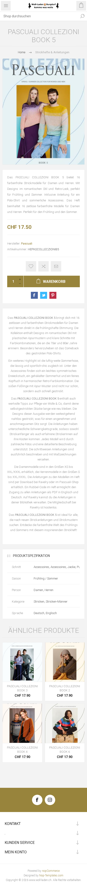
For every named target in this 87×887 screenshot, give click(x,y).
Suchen (82, 16)
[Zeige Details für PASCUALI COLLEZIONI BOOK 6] (65, 723)
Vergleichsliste (43, 266)
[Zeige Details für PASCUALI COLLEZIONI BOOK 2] (65, 662)
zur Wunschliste (31, 266)
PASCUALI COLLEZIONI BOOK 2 (64, 688)
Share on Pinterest (52, 295)
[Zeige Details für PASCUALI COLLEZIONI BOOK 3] (22, 662)
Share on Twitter (43, 295)
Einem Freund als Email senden (56, 266)
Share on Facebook (34, 295)
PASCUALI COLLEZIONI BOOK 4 (22, 749)
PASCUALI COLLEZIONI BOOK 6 (64, 749)
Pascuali (26, 243)
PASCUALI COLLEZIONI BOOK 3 (22, 688)
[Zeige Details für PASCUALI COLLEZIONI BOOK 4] (22, 723)
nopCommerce (51, 870)
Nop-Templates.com (51, 875)
